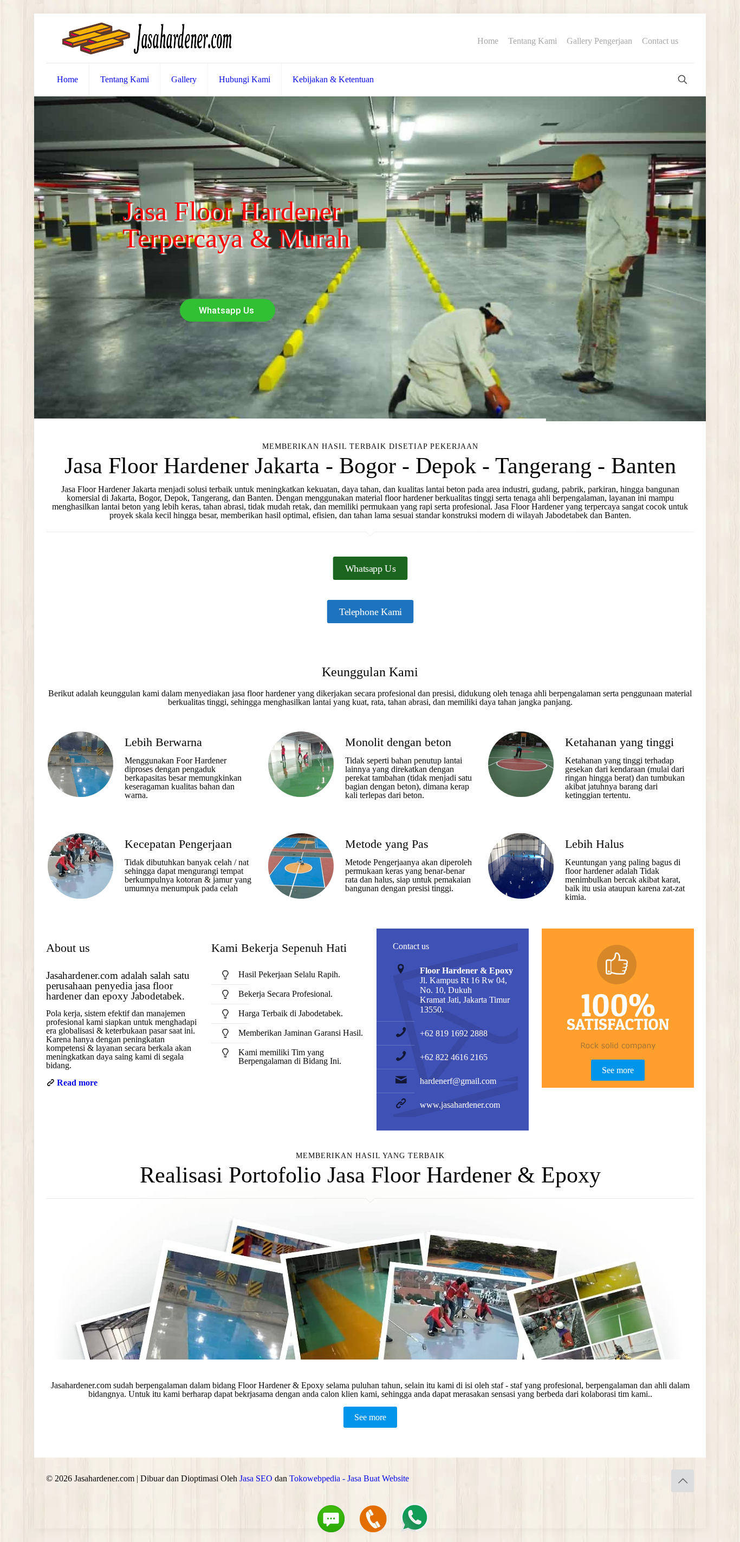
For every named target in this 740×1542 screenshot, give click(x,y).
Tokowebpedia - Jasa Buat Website (349, 1478)
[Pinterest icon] (633, 1478)
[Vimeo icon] (599, 1478)
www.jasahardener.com (460, 1104)
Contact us (660, 41)
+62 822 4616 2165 (454, 1057)
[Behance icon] (656, 1478)
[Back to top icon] (682, 1480)
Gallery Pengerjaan (599, 41)
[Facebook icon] (577, 1478)
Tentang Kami (532, 41)
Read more (77, 1082)
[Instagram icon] (645, 1478)
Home (487, 41)
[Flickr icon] (622, 1478)
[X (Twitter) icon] (588, 1478)
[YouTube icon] (611, 1478)
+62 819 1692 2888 (454, 1033)
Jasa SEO (255, 1478)
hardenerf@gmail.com (458, 1081)
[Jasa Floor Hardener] (147, 38)
